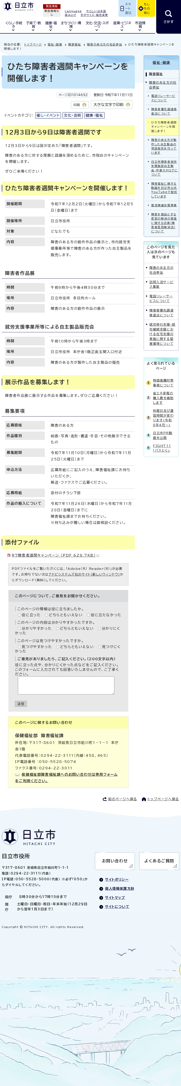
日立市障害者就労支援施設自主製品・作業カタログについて (164, 168)
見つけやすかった (37, 647)
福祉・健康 (55, 44)
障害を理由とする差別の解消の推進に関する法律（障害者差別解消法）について (164, 223)
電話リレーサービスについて (163, 98)
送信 (20, 704)
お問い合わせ (115, 861)
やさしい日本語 (96, 11)
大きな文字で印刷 (108, 105)
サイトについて (117, 906)
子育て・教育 (33, 24)
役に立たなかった (106, 615)
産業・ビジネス (122, 24)
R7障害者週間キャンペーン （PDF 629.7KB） (54, 555)
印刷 (77, 105)
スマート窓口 (128, 8)
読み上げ (70, 15)
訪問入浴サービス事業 (161, 284)
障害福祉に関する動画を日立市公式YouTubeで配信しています (164, 190)
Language (73, 11)
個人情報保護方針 (119, 888)
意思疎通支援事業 (164, 205)
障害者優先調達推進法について (164, 111)
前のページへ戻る (122, 799)
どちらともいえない (66, 615)
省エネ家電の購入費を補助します (163, 398)
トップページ (33, 44)
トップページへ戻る (163, 799)
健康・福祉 (51, 24)
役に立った (31, 615)
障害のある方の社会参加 (104, 44)
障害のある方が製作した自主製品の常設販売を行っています (164, 146)
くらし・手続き (13, 24)
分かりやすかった (37, 628)
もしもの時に (147, 8)
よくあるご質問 (159, 861)
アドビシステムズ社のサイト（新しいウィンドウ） (84, 574)
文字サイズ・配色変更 (94, 15)
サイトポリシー (117, 879)
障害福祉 (74, 44)
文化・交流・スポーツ (97, 24)
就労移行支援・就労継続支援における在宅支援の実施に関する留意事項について (162, 334)
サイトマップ (115, 897)
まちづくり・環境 (71, 24)
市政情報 (140, 24)
